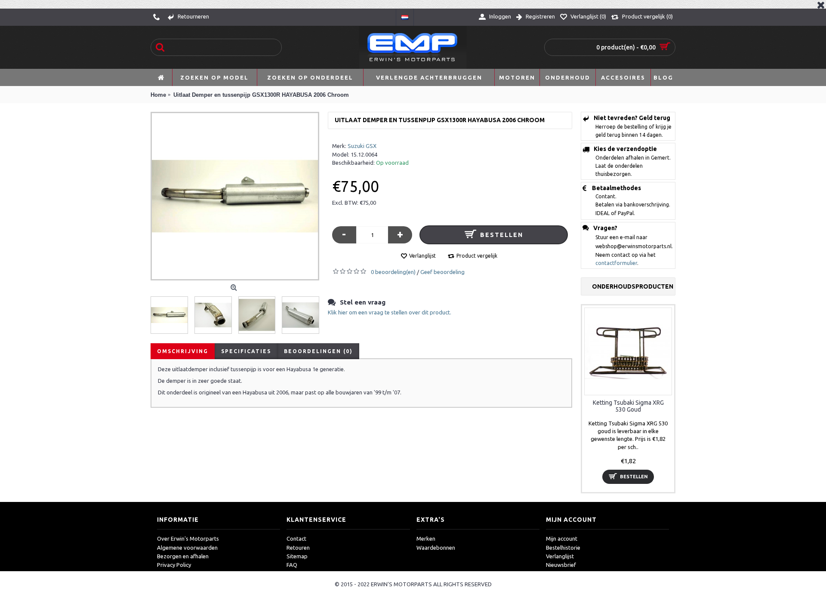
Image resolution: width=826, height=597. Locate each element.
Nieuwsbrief (561, 565)
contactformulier (616, 263)
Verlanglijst (422, 255)
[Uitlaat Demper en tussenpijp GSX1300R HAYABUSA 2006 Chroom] (235, 196)
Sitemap (297, 556)
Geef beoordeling (442, 272)
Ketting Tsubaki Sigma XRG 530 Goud (628, 405)
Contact (296, 538)
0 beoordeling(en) (393, 272)
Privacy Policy (174, 565)
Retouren (298, 548)
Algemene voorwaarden (187, 548)
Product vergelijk (476, 255)
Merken (425, 538)
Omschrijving (182, 351)
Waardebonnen (435, 548)
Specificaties (246, 351)
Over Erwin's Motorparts (188, 538)
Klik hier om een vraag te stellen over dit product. (389, 312)
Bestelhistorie (563, 548)
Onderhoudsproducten (632, 286)
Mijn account (561, 538)
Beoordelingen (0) (318, 351)
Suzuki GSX (362, 146)
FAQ (292, 565)
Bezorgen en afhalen (183, 556)
